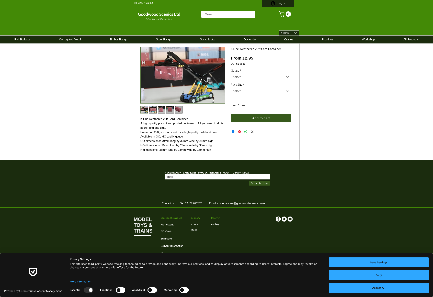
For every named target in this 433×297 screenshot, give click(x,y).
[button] (289, 33)
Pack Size (238, 84)
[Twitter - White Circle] (284, 219)
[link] (285, 14)
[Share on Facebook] (233, 132)
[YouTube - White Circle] (290, 219)
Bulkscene (166, 238)
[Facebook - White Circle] (278, 219)
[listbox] (289, 33)
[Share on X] (252, 132)
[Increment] (243, 105)
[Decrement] (233, 105)
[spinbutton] (238, 105)
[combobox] (261, 77)
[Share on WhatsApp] (246, 132)
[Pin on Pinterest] (239, 132)
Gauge (236, 70)
